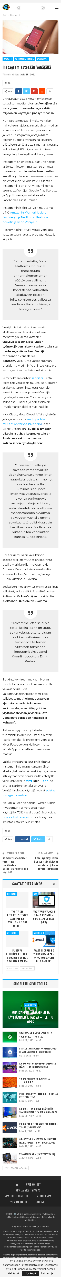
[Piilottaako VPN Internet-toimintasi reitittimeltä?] (10, 1097)
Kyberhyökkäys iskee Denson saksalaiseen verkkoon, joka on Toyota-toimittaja (46, 863)
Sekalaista (42, 59)
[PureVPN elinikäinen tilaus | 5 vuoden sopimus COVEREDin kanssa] (17, 939)
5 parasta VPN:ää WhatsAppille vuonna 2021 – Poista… (35, 1034)
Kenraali (8, 59)
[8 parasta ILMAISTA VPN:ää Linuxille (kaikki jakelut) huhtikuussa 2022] (10, 1143)
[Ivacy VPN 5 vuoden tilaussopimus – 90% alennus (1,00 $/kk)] (44, 900)
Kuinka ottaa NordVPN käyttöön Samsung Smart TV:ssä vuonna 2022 (38, 1110)
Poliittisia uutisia (24, 59)
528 (35, 894)
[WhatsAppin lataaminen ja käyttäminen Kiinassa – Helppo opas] (30, 1009)
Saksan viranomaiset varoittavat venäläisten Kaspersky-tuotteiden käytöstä (15, 865)
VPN (29, 781)
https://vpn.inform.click (28, 1231)
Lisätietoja (47, 1273)
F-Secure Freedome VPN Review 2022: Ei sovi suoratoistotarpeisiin (38, 1050)
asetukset (12, 933)
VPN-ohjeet (33, 1184)
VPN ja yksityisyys (28, 1190)
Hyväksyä (30, 1273)
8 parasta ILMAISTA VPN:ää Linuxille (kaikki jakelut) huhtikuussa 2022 (37, 1140)
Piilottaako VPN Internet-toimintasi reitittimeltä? (38, 1095)
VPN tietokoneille (17, 1196)
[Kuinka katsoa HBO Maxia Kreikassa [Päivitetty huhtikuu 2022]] (10, 1067)
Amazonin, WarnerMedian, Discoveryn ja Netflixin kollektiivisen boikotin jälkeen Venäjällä (26, 217)
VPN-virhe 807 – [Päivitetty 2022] (37, 1154)
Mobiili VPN (30, 1005)
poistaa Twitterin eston (18, 817)
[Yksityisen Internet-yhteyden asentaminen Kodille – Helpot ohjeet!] (17, 900)
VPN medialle (19, 1202)
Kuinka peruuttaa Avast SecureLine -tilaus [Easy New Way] (38, 1125)
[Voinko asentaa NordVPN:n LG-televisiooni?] (10, 1082)
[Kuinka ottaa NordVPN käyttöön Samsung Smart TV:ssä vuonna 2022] (10, 1112)
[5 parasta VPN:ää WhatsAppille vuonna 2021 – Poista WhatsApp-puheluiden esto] (10, 1037)
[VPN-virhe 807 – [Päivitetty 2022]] (10, 1158)
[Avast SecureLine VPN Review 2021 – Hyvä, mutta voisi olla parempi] (44, 939)
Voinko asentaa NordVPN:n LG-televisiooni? (35, 1080)
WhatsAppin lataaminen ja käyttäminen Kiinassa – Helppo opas (30, 1017)
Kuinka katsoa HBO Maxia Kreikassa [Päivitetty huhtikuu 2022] (37, 1065)
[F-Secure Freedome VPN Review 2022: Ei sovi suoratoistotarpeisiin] (10, 1052)
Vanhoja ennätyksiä (16, 1168)
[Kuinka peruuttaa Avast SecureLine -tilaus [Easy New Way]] (10, 1127)
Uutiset (41, 1202)
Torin (44, 781)
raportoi (37, 378)
